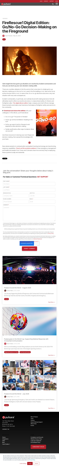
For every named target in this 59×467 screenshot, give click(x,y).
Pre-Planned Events (25, 352)
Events (6, 299)
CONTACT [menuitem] (46, 1)
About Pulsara (34, 417)
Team (32, 418)
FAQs (3, 440)
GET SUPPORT (42, 177)
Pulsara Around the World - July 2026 (16, 394)
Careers (33, 420)
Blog (3, 442)
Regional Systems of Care (11, 352)
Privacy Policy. (32, 459)
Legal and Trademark (36, 440)
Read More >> (51, 302)
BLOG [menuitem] (41, 1)
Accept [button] (30, 463)
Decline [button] (36, 463)
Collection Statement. (37, 239)
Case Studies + (6, 444)
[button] (57, 3)
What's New (34, 423)
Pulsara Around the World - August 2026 (17, 288)
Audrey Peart (9, 290)
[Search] (53, 4)
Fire (4, 39)
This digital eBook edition (20, 103)
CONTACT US (5, 429)
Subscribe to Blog (38, 447)
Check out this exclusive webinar (26, 148)
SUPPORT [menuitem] (52, 1)
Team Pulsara (9, 36)
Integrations (5, 439)
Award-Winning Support (37, 422)
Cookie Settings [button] (23, 463)
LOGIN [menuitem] (56, 1)
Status (4, 437)
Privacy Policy (51, 233)
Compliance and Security (37, 437)
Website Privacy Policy (36, 439)
